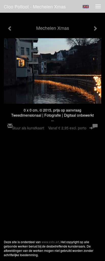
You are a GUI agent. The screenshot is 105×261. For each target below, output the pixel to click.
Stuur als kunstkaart (49, 127)
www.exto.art (50, 242)
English (86, 6)
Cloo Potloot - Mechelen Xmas (35, 6)
